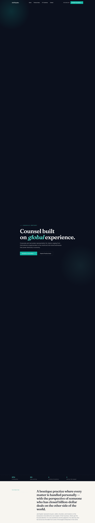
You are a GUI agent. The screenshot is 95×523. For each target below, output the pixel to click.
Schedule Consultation (76, 2)
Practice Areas (37, 2)
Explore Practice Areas (45, 253)
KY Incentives (45, 2)
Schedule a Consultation (28, 253)
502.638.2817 (66, 2)
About (30, 2)
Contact (51, 2)
